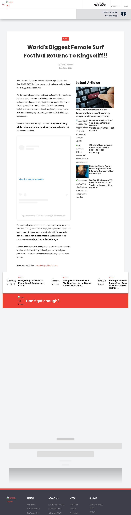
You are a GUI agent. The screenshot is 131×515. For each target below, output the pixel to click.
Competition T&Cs (55, 509)
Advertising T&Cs (55, 513)
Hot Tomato (31, 504)
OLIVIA (93, 512)
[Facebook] (84, 300)
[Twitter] (96, 300)
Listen (30, 498)
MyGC (72, 498)
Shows (93, 498)
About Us (53, 498)
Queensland (74, 513)
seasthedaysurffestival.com (47, 266)
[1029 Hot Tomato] (15, 4)
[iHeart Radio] (108, 300)
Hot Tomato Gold (33, 509)
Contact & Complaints (56, 504)
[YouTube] (102, 300)
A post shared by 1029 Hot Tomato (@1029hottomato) (44, 216)
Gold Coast (74, 504)
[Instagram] (90, 300)
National (73, 509)
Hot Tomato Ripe (33, 513)
